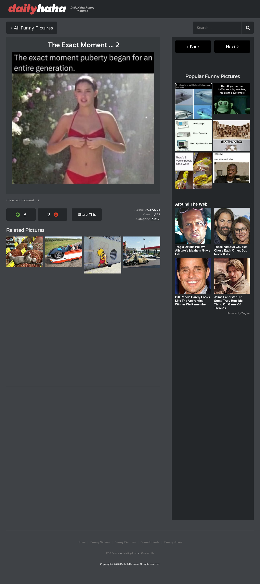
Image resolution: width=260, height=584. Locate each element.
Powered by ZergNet (239, 313)
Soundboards (150, 542)
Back (194, 47)
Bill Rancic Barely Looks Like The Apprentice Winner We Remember (192, 300)
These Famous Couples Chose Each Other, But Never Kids (230, 250)
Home (82, 542)
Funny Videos (100, 542)
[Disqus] (83, 330)
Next (230, 47)
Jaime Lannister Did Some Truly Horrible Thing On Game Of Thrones (228, 302)
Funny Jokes (173, 542)
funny (155, 219)
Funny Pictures (125, 542)
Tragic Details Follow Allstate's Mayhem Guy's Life (192, 250)
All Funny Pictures (33, 28)
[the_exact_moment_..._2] (83, 118)
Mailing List (130, 553)
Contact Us (147, 553)
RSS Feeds (112, 553)
